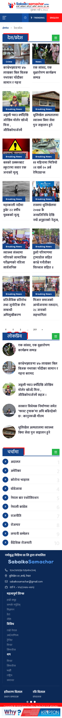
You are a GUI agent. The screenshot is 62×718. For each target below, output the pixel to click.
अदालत (15, 462)
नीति (9, 619)
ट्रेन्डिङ (10, 640)
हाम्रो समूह (11, 600)
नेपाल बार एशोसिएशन (25, 497)
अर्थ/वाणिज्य (12, 635)
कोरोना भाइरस (20, 480)
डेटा (8, 614)
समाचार (10, 680)
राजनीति (16, 515)
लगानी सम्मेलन (20, 533)
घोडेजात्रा (16, 488)
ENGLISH (54, 18)
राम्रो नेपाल (12, 630)
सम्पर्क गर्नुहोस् (13, 605)
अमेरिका (16, 471)
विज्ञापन (10, 609)
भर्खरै (9, 670)
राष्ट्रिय (9, 675)
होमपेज (5, 28)
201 (35, 329)
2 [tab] (31, 702)
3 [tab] (35, 702)
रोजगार (15, 524)
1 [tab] (27, 702)
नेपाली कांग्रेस (19, 506)
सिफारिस (11, 650)
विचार (9, 645)
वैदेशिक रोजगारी (21, 542)
